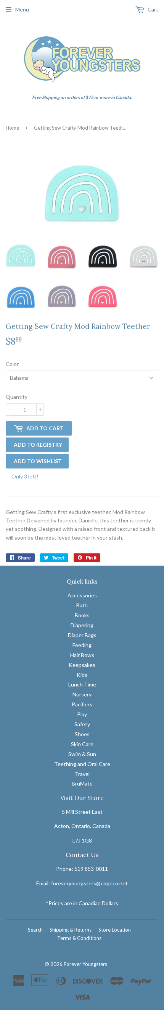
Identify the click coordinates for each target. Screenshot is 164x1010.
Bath (82, 605)
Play (82, 714)
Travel (82, 774)
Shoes (82, 734)
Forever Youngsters (85, 964)
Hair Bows (82, 655)
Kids (82, 675)
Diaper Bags (82, 635)
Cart (152, 9)
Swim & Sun (82, 754)
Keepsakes (82, 665)
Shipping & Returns (71, 930)
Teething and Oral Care (82, 764)
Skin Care (82, 744)
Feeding (82, 645)
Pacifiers (82, 704)
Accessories (82, 595)
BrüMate (82, 783)
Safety (82, 724)
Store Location (114, 930)
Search (35, 930)
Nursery (82, 694)
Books (82, 615)
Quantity (16, 397)
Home (12, 128)
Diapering (82, 625)
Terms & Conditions (79, 938)
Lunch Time (82, 684)
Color (12, 364)
